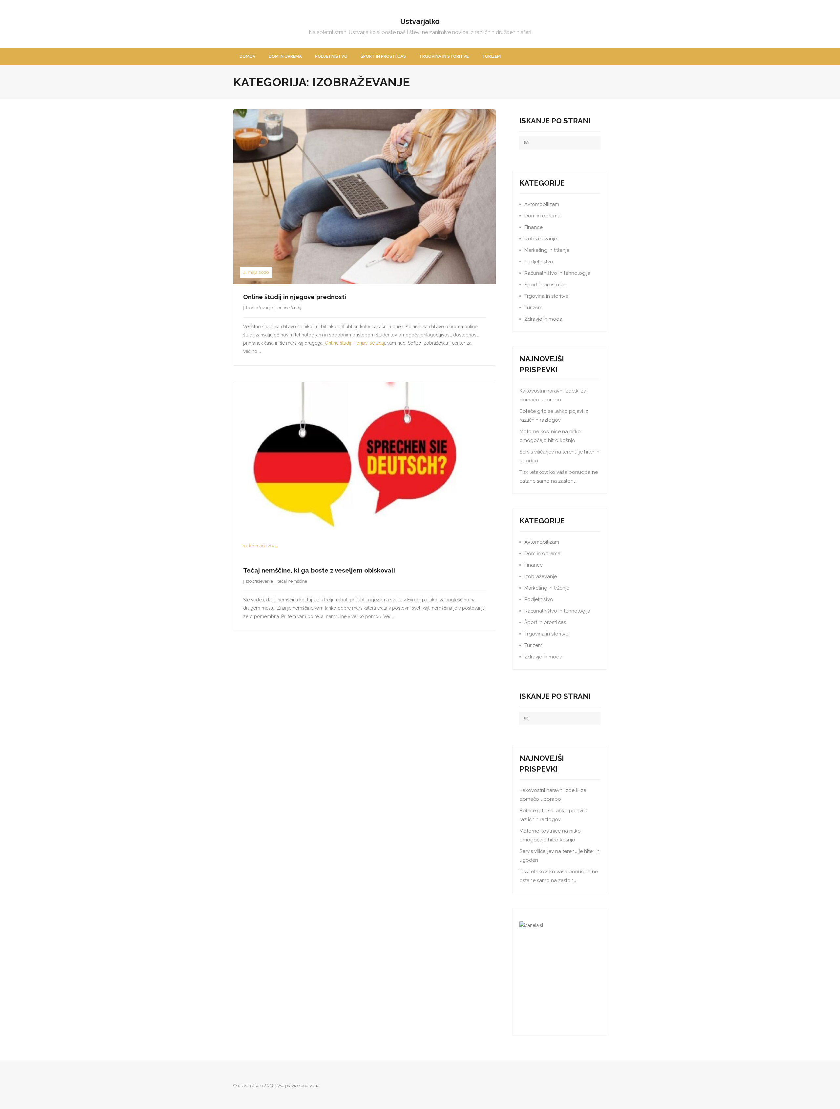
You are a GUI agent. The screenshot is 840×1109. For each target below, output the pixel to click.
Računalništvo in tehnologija (557, 273)
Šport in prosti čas (545, 285)
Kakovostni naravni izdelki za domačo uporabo (552, 395)
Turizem (533, 308)
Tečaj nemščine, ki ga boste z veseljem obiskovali (319, 570)
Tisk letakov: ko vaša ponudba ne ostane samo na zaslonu (558, 476)
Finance (533, 227)
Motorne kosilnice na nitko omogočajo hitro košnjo (550, 436)
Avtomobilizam (541, 204)
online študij (289, 307)
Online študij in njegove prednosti (294, 296)
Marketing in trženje (546, 250)
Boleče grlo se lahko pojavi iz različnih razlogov (553, 415)
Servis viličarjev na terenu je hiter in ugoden (559, 456)
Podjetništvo (538, 262)
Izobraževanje (259, 307)
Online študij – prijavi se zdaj (355, 343)
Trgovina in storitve (546, 296)
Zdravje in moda (543, 319)
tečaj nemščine (292, 581)
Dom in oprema (542, 216)
